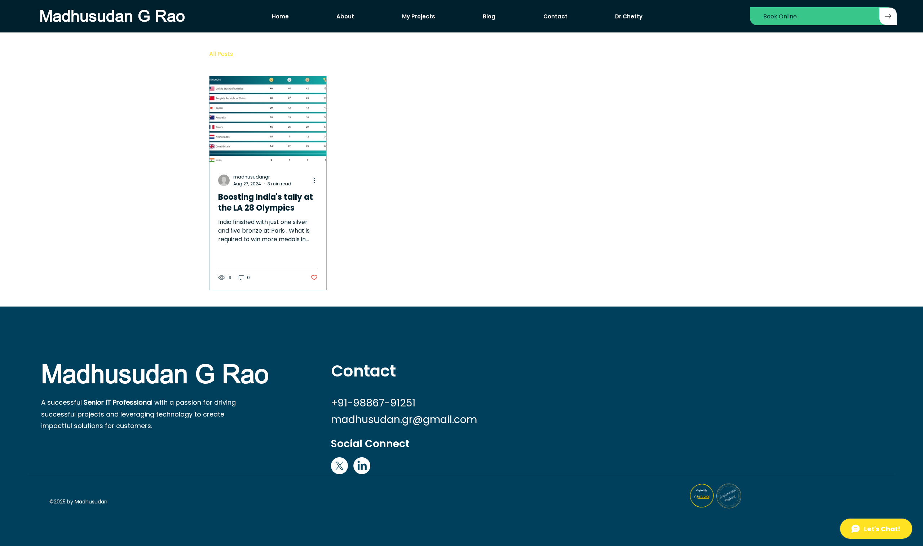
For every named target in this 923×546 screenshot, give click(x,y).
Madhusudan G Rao (112, 16)
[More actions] (316, 180)
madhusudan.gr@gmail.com (404, 419)
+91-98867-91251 (373, 403)
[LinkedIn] (361, 465)
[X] (339, 465)
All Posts (221, 54)
